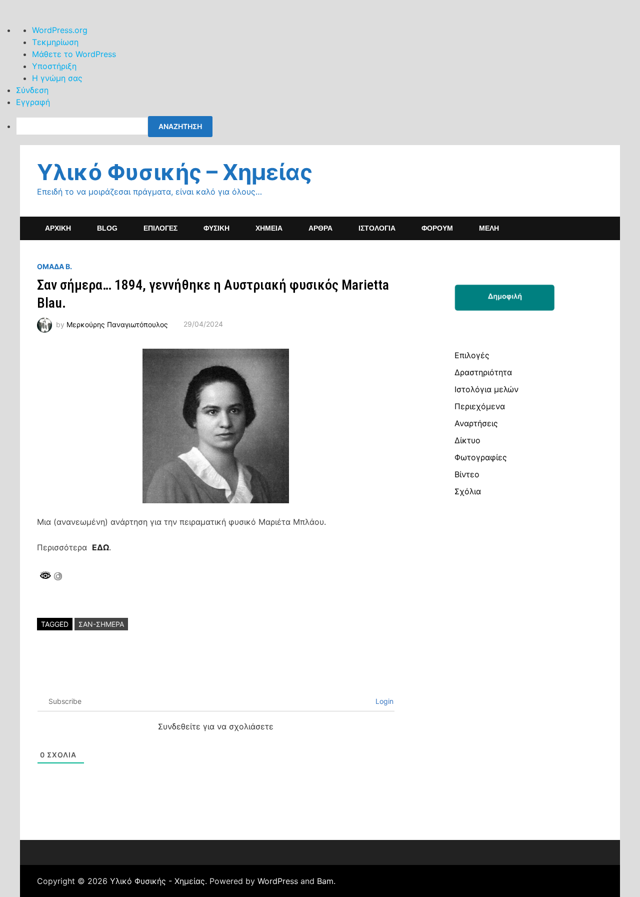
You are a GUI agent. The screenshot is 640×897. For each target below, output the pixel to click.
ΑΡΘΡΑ (320, 228)
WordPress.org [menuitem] (60, 30)
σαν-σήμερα (101, 624)
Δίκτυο (467, 440)
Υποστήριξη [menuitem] (54, 66)
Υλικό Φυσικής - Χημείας (157, 881)
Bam (325, 881)
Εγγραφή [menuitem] (33, 102)
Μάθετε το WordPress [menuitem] (74, 54)
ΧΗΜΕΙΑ (269, 228)
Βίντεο (467, 474)
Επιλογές (472, 355)
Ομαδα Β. (54, 266)
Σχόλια (467, 491)
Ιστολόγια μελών (486, 389)
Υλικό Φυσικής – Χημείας (174, 172)
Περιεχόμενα (479, 406)
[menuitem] (328, 126)
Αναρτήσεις (476, 423)
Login (384, 701)
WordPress (278, 881)
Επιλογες (161, 228)
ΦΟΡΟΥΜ (437, 228)
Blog (107, 228)
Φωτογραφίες (480, 457)
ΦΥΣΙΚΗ (217, 228)
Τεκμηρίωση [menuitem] (55, 42)
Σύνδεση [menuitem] (32, 90)
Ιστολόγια (377, 228)
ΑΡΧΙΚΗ (58, 228)
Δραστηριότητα (483, 372)
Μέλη (489, 228)
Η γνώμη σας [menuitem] (57, 78)
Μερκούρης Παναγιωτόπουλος (117, 324)
